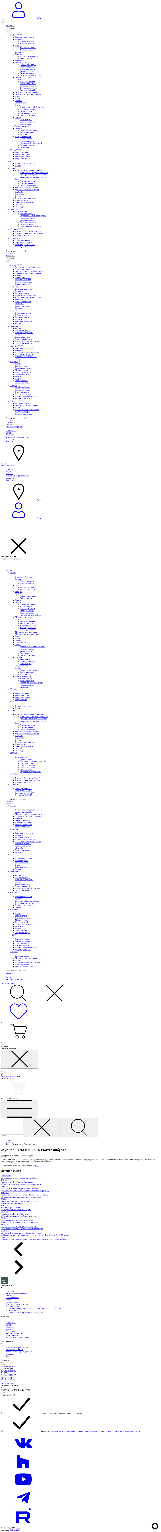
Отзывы (9, 1296)
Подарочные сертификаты (30, 772)
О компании (11, 431)
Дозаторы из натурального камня (33, 719)
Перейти (9, 253)
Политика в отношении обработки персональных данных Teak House (34, 1308)
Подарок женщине (27, 765)
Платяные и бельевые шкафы (31, 683)
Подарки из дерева (27, 763)
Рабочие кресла (26, 598)
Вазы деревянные (27, 727)
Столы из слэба (26, 651)
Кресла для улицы (27, 607)
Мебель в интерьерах (14, 427)
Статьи (8, 1329)
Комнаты (9, 255)
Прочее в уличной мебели (30, 615)
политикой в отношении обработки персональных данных (74, 1431)
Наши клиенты (12, 1335)
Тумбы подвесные (27, 672)
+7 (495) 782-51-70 (8, 1375)
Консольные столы (27, 649)
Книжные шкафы (27, 681)
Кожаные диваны (27, 583)
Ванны (22, 619)
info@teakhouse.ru (8, 1366)
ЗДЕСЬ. (36, 1166)
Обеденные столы (27, 653)
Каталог (9, 25)
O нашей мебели (12, 1298)
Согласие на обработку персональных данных (24, 1312)
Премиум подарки (27, 759)
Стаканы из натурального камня (33, 721)
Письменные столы (27, 655)
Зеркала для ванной (28, 628)
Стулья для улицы (27, 613)
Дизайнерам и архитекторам (17, 437)
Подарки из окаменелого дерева (33, 761)
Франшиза (10, 1356)
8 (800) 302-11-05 (7, 1383)
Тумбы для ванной (27, 621)
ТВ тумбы (24, 674)
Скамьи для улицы (27, 609)
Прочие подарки (26, 770)
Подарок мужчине (27, 767)
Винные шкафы (26, 679)
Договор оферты (12, 1310)
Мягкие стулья (25, 664)
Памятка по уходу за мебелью (17, 1304)
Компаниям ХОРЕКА (14, 1350)
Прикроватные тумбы (28, 670)
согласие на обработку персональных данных (122, 1431)
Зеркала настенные (27, 590)
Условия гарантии (13, 1302)
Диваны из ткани (27, 581)
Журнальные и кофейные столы (32, 647)
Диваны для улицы (27, 604)
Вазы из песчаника (27, 729)
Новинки (9, 422)
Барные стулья (25, 659)
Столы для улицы (27, 611)
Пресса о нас (11, 1331)
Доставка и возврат (13, 1306)
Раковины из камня (27, 623)
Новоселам (10, 439)
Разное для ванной (27, 630)
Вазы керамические (28, 725)
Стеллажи (24, 687)
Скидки (9, 424)
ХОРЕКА (9, 435)
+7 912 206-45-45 (7, 1379)
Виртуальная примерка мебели (18, 1337)
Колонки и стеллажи (28, 626)
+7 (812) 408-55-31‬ (8, 1371)
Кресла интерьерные (28, 596)
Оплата (9, 1300)
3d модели (10, 1354)
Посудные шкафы (27, 685)
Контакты (10, 441)
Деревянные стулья (27, 662)
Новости (9, 1327)
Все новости (6, 1176)
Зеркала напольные (27, 587)
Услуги (8, 433)
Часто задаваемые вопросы (16, 1293)
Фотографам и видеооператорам (19, 1352)
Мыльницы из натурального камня (34, 717)
